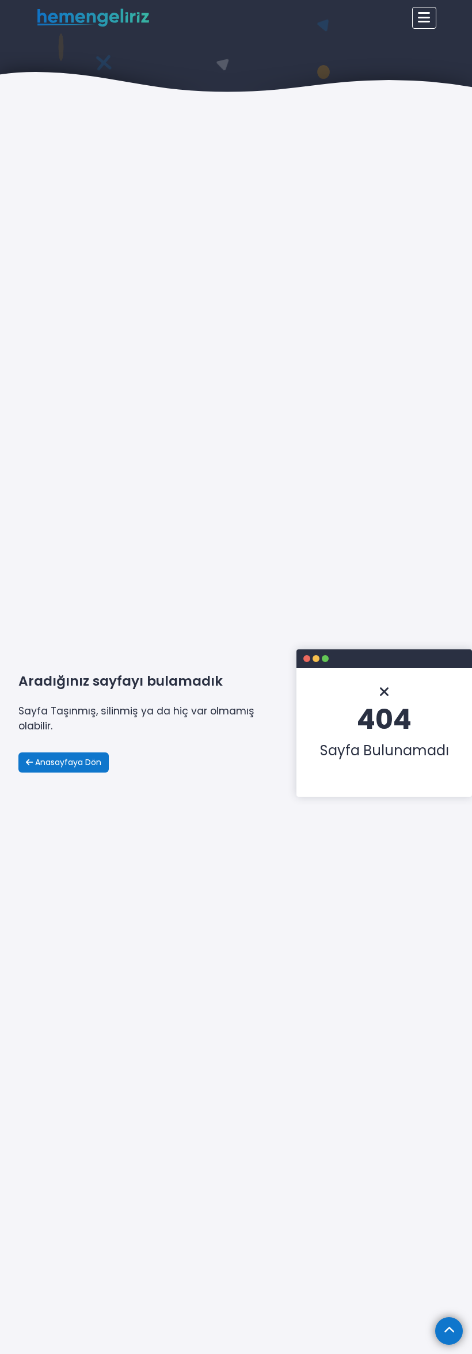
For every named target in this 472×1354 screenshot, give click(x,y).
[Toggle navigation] (424, 18)
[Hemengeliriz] (93, 18)
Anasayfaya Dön (67, 762)
